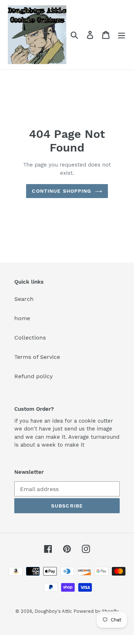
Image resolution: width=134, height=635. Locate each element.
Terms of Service (37, 356)
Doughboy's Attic (53, 611)
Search (24, 298)
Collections (30, 337)
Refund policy (33, 376)
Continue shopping (61, 191)
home (22, 318)
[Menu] (121, 35)
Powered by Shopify (96, 611)
